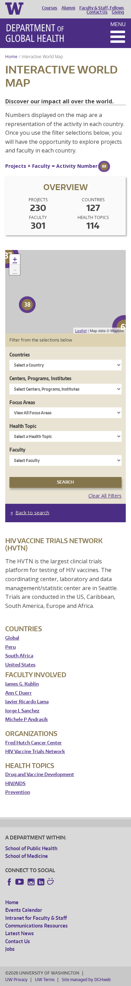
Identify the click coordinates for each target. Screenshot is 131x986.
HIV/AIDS (15, 783)
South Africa (19, 655)
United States (20, 664)
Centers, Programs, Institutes (40, 378)
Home (11, 57)
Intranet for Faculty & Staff (36, 918)
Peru (10, 647)
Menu (118, 24)
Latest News (19, 933)
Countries (19, 355)
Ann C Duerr (18, 693)
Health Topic (22, 426)
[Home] (34, 33)
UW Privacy (16, 979)
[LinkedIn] (41, 882)
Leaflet (81, 330)
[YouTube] (20, 882)
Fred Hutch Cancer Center (33, 742)
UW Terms (44, 979)
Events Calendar (23, 910)
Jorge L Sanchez (22, 710)
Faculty (17, 450)
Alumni (68, 8)
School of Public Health (31, 848)
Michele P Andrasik (26, 719)
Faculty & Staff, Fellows (101, 8)
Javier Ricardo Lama (27, 701)
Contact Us (97, 12)
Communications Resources (36, 926)
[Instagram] (31, 882)
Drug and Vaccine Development (39, 774)
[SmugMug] (51, 882)
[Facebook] (9, 882)
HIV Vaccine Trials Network (35, 751)
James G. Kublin (22, 684)
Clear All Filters (105, 495)
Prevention (17, 792)
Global (12, 638)
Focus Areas (22, 402)
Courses (49, 8)
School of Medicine (26, 856)
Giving (118, 12)
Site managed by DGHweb (86, 979)
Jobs (10, 949)
